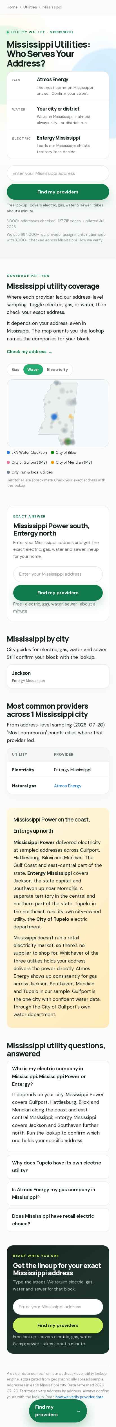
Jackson (28, 676)
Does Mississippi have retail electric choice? (53, 1220)
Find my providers (58, 192)
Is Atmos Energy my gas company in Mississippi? (53, 1193)
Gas (15, 369)
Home (12, 7)
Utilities (30, 7)
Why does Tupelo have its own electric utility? (56, 1166)
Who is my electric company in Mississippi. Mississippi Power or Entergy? (49, 1076)
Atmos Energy (67, 786)
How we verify (90, 240)
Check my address (29, 351)
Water (33, 369)
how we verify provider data (79, 1397)
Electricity (57, 369)
